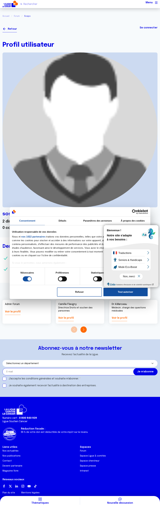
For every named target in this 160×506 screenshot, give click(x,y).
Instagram (22, 486)
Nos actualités (10, 451)
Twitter (10, 486)
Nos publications (11, 456)
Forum (17, 16)
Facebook (4, 486)
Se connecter (149, 27)
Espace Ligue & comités (93, 456)
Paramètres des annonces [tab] (97, 220)
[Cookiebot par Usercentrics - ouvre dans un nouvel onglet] (134, 211)
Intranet (84, 471)
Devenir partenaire (12, 466)
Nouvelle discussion (120, 503)
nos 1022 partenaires (33, 236)
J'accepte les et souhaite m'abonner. (44, 378)
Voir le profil (12, 311)
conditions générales (38, 378)
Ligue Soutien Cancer (15, 421)
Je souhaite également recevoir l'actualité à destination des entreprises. (52, 385)
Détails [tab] (62, 220)
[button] (83, 329)
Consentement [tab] (27, 220)
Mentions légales (30, 493)
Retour (12, 29)
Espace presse (88, 466)
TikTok (35, 486)
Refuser (79, 292)
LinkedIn (16, 486)
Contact (7, 461)
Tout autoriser (125, 292)
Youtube (29, 486)
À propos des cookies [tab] (133, 220)
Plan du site (8, 493)
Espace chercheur (89, 461)
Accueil (5, 16)
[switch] (62, 278)
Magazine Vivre (10, 471)
